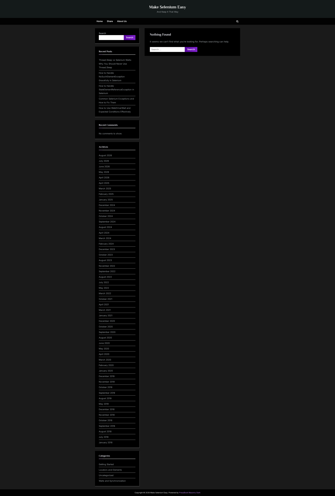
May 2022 (104, 288)
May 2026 (104, 172)
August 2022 (105, 277)
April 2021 (104, 304)
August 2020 (105, 337)
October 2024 (106, 216)
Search (102, 33)
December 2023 (107, 249)
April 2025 (104, 183)
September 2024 (107, 221)
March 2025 (105, 188)
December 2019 (107, 376)
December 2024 (107, 205)
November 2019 (107, 381)
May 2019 (104, 404)
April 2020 (104, 354)
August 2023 (105, 260)
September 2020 (107, 332)
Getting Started (106, 464)
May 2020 (104, 348)
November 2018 (107, 415)
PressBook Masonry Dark (189, 493)
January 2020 (106, 370)
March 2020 (105, 359)
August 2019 (105, 398)
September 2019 (107, 393)
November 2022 (107, 266)
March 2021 (105, 310)
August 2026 (105, 155)
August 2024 (105, 227)
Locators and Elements (110, 470)
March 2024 (105, 238)
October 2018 (105, 420)
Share (110, 21)
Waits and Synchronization (112, 481)
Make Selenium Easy (167, 7)
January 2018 (105, 442)
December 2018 (107, 409)
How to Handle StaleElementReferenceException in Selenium (116, 90)
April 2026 (104, 177)
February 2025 (106, 194)
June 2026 (104, 166)
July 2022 (104, 282)
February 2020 (106, 365)
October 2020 (106, 326)
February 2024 (106, 243)
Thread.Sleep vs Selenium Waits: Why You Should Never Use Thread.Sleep (115, 64)
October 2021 (105, 299)
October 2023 (106, 254)
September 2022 (107, 271)
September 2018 (107, 426)
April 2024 (104, 232)
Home (100, 21)
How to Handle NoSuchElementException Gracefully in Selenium (112, 77)
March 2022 (105, 293)
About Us (122, 21)
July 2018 (103, 437)
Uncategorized (106, 475)
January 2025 (106, 199)
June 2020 (104, 343)
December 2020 (107, 321)
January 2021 (105, 315)
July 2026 (104, 161)
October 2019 (105, 387)
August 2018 (105, 431)
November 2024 (107, 210)
